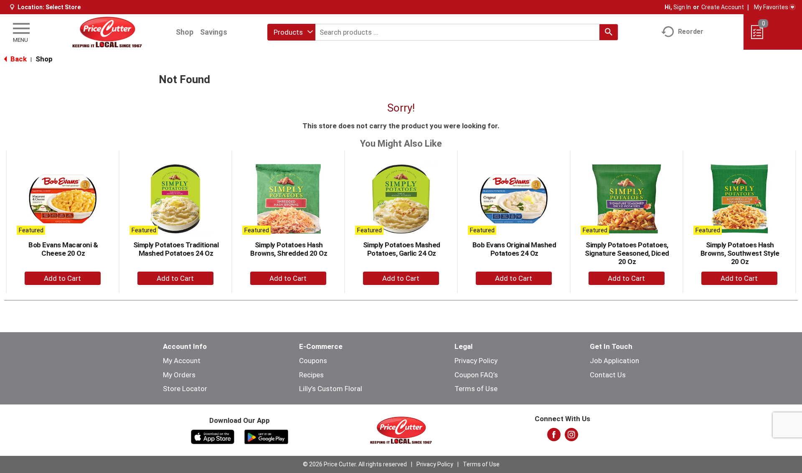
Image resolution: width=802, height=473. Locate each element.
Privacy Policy (475, 360)
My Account (181, 360)
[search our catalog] (608, 32)
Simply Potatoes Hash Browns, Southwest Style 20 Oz (739, 253)
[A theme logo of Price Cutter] (107, 32)
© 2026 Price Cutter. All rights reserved (355, 464)
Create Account (722, 7)
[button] (62, 278)
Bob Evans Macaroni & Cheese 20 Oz (63, 249)
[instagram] (571, 437)
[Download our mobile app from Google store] (266, 436)
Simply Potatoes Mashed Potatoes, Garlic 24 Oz (401, 249)
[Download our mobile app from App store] (213, 436)
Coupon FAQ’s (476, 375)
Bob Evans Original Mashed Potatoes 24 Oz (514, 249)
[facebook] (554, 437)
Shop (184, 32)
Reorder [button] (690, 32)
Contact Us (608, 375)
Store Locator (185, 388)
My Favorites (771, 7)
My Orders (179, 375)
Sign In (682, 7)
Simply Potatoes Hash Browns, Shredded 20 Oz (288, 249)
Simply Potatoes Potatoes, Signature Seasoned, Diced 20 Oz (627, 253)
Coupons (313, 360)
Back (18, 59)
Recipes (311, 375)
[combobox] (291, 32)
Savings (213, 32)
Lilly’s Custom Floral (330, 388)
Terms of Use (475, 388)
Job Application (614, 360)
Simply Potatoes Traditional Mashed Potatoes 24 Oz (176, 249)
